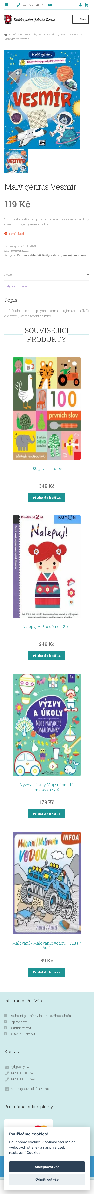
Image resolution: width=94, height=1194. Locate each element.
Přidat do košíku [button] (47, 497)
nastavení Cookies (24, 1153)
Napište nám (18, 1022)
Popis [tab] (8, 274)
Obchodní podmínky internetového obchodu (40, 1016)
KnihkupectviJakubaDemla (30, 1088)
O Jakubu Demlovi (22, 1034)
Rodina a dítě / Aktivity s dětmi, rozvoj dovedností (50, 34)
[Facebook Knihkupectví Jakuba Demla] (7, 5)
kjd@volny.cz (20, 1067)
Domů (12, 34)
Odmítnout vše (47, 1179)
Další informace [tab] (15, 286)
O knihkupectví (20, 1028)
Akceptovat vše (47, 1167)
